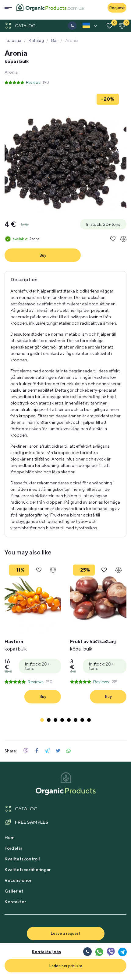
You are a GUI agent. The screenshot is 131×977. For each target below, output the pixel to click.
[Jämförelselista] (122, 26)
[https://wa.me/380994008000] (99, 951)
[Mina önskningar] (110, 26)
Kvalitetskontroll (22, 859)
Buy (42, 255)
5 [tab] (69, 720)
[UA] (86, 26)
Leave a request (65, 933)
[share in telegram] (47, 750)
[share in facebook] (36, 750)
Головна (13, 40)
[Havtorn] (33, 596)
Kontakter (15, 901)
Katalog (36, 40)
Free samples (31, 822)
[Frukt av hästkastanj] (98, 596)
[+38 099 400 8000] (72, 25)
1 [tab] (42, 720)
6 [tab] (75, 720)
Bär (54, 40)
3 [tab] (55, 720)
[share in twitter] (57, 750)
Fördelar (13, 848)
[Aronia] (65, 152)
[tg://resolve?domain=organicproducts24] (122, 951)
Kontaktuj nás (46, 951)
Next (117, 151)
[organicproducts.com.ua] (49, 8)
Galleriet (14, 891)
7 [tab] (82, 720)
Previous (13, 151)
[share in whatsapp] (68, 750)
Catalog (25, 25)
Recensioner (18, 880)
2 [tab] (49, 720)
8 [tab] (89, 720)
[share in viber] (25, 750)
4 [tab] (62, 720)
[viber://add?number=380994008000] (110, 951)
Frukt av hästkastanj (93, 645)
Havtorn (16, 645)
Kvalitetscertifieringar (28, 869)
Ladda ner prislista (65, 965)
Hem (10, 837)
